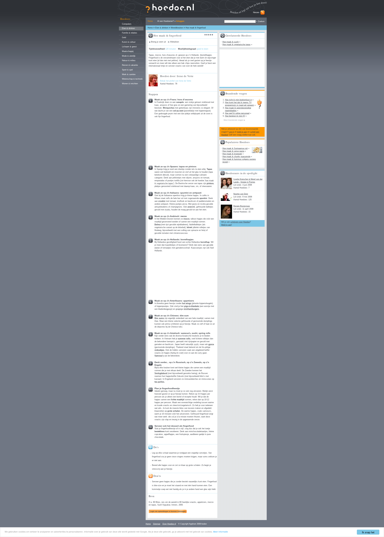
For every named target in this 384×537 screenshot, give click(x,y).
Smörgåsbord (161, 373)
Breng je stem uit (158, 42)
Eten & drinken (161, 28)
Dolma (157, 225)
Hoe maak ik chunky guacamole (236, 156)
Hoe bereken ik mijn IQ (235, 116)
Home (150, 21)
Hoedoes (125, 19)
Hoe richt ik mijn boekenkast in (238, 100)
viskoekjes (159, 350)
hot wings (187, 303)
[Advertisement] (177, 141)
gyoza (211, 344)
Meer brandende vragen (234, 120)
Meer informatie (220, 531)
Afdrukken (174, 42)
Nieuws (256, 12)
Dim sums (159, 318)
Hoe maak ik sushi (230, 42)
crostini (161, 201)
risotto (167, 210)
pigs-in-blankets (191, 306)
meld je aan (242, 132)
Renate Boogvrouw (241, 206)
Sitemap (156, 524)
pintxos (210, 183)
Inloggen (180, 21)
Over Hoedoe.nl (169, 524)
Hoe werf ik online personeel (237, 113)
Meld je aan (226, 225)
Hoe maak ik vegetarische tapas (236, 44)
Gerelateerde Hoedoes (238, 35)
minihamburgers (191, 309)
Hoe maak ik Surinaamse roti (235, 148)
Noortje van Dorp (240, 194)
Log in (231, 132)
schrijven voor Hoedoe (240, 222)
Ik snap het (368, 532)
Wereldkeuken (177, 28)
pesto (194, 204)
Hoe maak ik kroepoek (232, 154)
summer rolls (184, 339)
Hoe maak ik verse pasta (233, 151)
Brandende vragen (236, 93)
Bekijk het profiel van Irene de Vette (175, 81)
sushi (196, 344)
